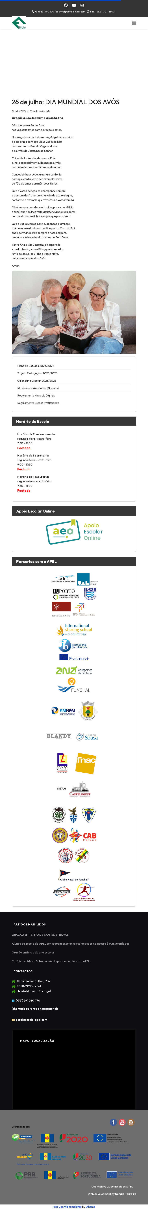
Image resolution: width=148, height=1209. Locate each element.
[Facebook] (66, 5)
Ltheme (90, 1206)
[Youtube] (74, 5)
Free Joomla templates (67, 1206)
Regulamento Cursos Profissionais (38, 403)
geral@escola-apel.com (72, 11)
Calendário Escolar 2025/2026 (36, 380)
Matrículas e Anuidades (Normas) (38, 388)
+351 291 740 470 (44, 11)
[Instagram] (82, 5)
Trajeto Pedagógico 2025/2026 (37, 373)
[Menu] (134, 22)
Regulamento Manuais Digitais (36, 395)
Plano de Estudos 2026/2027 (35, 366)
